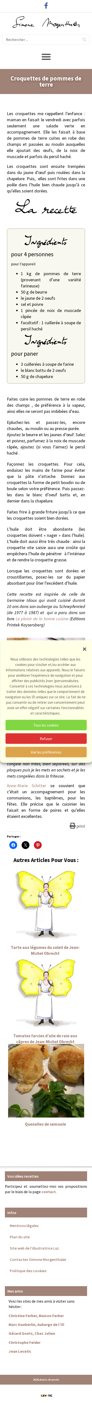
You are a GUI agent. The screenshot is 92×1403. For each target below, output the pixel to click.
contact (48, 1191)
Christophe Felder (24, 1342)
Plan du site (20, 1236)
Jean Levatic (20, 1351)
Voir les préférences (46, 752)
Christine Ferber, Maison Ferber (36, 1315)
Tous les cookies (46, 725)
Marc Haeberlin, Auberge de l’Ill (36, 1324)
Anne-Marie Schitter (26, 785)
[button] (84, 649)
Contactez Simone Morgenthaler (38, 1259)
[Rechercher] (84, 39)
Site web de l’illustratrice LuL (34, 1248)
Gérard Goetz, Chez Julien (32, 1333)
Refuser (46, 738)
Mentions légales (24, 1225)
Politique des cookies (28, 1270)
